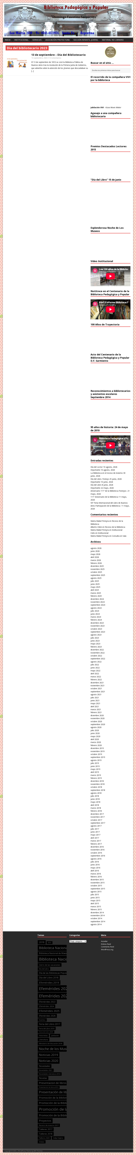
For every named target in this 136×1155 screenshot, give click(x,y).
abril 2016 (95, 870)
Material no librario (113, 40)
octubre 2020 (96, 721)
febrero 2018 (96, 811)
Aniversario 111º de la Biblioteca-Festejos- (109, 491)
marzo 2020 (96, 742)
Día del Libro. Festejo (100, 479)
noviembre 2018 (98, 784)
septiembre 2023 (98, 632)
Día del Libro (96, 485)
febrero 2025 (96, 596)
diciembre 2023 (97, 623)
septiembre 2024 (98, 605)
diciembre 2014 (97, 912)
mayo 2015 (95, 900)
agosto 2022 (96, 661)
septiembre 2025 (98, 575)
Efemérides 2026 (47, 1015)
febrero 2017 (96, 844)
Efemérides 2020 (54, 988)
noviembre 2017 (98, 817)
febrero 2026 (96, 563)
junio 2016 (95, 864)
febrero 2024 (96, 620)
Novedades (44, 1066)
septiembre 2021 (98, 691)
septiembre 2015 (98, 888)
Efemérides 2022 (47, 1001)
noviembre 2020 (98, 718)
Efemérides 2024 (46, 1006)
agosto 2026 (96, 548)
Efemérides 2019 (49, 982)
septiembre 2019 (98, 757)
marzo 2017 (96, 840)
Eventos (42, 1020)
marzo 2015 (96, 906)
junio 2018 (95, 799)
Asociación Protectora (57, 40)
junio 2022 (95, 667)
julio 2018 (95, 796)
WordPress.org (107, 949)
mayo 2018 (95, 802)
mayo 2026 (95, 554)
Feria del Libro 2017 (49, 1024)
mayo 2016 (95, 867)
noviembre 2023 (98, 626)
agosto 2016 (96, 858)
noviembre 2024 (98, 602)
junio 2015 (95, 897)
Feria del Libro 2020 (46, 1032)
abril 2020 (95, 739)
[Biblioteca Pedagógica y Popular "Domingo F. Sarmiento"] (68, 34)
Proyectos (45, 1120)
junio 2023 (95, 640)
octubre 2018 (96, 787)
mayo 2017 (95, 834)
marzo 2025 (96, 593)
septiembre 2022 (98, 658)
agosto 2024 (96, 608)
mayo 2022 (95, 670)
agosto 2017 (96, 826)
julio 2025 (95, 581)
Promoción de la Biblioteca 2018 (59, 1103)
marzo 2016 (96, 873)
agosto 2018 (96, 793)
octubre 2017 (96, 820)
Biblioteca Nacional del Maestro (63, 947)
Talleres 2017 (45, 1129)
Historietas (43, 1035)
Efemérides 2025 (49, 1011)
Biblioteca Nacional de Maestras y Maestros (60, 953)
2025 (49, 942)
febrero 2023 (96, 646)
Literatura (43, 1039)
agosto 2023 (96, 634)
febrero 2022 (96, 679)
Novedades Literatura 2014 (49, 1074)
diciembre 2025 (97, 566)
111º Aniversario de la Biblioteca (104, 497)
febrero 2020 (96, 745)
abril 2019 (95, 772)
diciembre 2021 (97, 682)
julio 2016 (95, 861)
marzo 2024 (96, 617)
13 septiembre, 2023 (39, 58)
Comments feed (107, 946)
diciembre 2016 (97, 846)
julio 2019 (95, 763)
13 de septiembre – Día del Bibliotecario (58, 55)
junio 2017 (95, 832)
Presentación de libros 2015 (48, 1087)
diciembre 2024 (97, 599)
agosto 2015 (96, 891)
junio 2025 (95, 584)
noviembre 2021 (98, 685)
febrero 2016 (96, 876)
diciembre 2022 (97, 649)
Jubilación (55, 1035)
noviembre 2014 (98, 915)
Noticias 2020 (48, 1061)
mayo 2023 (95, 643)
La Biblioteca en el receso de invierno (107, 473)
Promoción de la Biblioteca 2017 (58, 1097)
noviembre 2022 (98, 652)
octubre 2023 (96, 629)
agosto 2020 (96, 727)
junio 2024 (95, 614)
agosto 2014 (96, 924)
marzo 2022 (96, 676)
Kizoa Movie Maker (113, 107)
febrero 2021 (96, 712)
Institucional (21, 40)
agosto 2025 (96, 578)
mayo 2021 (95, 703)
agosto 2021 (96, 694)
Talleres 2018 (45, 1133)
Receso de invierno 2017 (49, 1125)
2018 (41, 942)
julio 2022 (95, 664)
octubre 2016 (96, 852)
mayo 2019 (95, 769)
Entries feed (106, 944)
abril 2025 (95, 590)
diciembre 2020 (97, 715)
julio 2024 (95, 611)
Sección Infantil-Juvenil (85, 40)
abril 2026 (95, 557)
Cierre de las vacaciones (49, 965)
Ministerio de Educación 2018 (50, 1043)
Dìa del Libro (44, 969)
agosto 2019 (96, 760)
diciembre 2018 (97, 781)
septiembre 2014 (98, 921)
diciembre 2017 (97, 814)
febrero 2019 (96, 778)
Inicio (7, 40)
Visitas (41, 1142)
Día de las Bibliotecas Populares (55, 973)
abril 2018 (95, 805)
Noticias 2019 (48, 1055)
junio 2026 (95, 551)
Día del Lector (97, 467)
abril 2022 (95, 673)
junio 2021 (95, 700)
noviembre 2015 (98, 882)
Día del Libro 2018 (48, 977)
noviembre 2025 (98, 569)
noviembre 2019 (98, 751)
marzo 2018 (96, 808)
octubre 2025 (96, 572)
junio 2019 (95, 766)
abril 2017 (95, 838)
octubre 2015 (96, 885)
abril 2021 (95, 706)
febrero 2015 (96, 909)
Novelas (43, 1078)
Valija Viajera (58, 1138)
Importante (95, 470)
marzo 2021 (96, 709)
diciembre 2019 (97, 748)
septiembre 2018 (98, 790)
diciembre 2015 (97, 879)
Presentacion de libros (52, 1083)
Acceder (104, 941)
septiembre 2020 (98, 724)
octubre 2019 (96, 754)
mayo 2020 (95, 736)
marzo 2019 (96, 775)
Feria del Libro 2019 (46, 1028)
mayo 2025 (95, 587)
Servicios (37, 40)
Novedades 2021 (45, 1070)
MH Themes (38, 1151)
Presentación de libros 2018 (59, 1092)
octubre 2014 (96, 918)
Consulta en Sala (119, 536)
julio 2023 (95, 638)
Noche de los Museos (55, 1048)
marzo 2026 (96, 560)
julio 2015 (95, 894)
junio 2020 (95, 733)
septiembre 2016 (98, 855)
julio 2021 (95, 697)
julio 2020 (95, 730)
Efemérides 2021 (54, 996)
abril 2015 (95, 903)
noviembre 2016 (98, 849)
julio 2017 (95, 829)
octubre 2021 (96, 688)
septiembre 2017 (98, 823)
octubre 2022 (96, 655)
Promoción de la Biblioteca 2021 (59, 1115)
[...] (32, 71)
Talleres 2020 (44, 1138)
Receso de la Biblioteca (115, 527)
